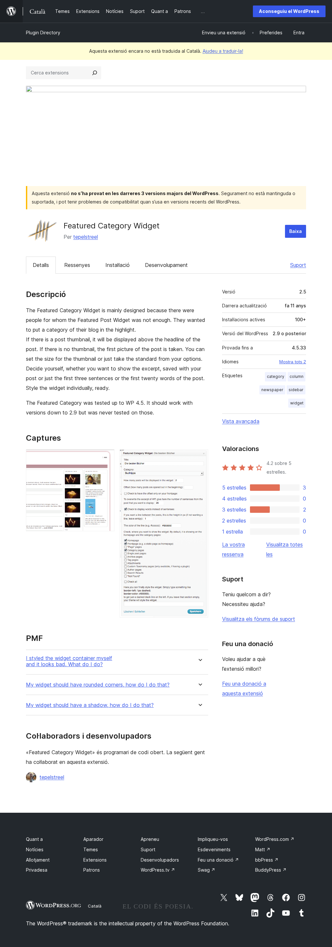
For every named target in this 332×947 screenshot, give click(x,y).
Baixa (295, 231)
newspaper (272, 389)
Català (94, 905)
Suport (298, 265)
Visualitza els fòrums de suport (258, 619)
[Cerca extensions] (94, 72)
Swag (206, 870)
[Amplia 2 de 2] (199, 458)
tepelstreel (85, 237)
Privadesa (36, 870)
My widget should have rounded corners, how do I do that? (98, 685)
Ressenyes (77, 265)
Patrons (91, 870)
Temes (90, 849)
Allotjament (38, 860)
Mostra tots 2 (292, 361)
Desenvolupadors (160, 860)
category (275, 376)
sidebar (296, 389)
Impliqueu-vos (213, 839)
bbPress (267, 860)
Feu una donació (218, 860)
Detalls (41, 265)
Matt (262, 849)
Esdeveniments (214, 849)
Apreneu (150, 839)
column (296, 376)
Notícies (34, 849)
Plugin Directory (43, 32)
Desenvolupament (166, 265)
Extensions (95, 860)
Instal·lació (117, 265)
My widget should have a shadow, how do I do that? (90, 705)
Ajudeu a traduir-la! (223, 51)
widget (296, 403)
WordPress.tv (158, 870)
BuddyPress (271, 870)
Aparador (93, 839)
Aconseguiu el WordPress (289, 11)
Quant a (34, 839)
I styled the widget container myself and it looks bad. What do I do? (69, 661)
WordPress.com (274, 839)
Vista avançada (240, 421)
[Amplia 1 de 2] (105, 458)
